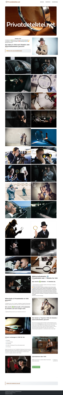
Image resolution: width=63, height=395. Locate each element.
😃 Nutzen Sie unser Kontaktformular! (14, 50)
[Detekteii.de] (12, 2)
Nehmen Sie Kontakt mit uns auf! (13, 383)
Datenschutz (7, 392)
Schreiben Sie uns (12, 392)
